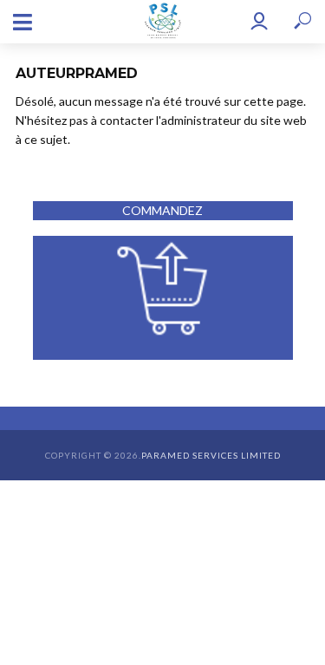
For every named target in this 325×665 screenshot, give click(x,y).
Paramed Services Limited (211, 455)
